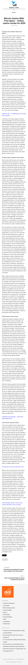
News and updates (7, 610)
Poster (4, 619)
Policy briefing (6, 614)
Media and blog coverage (9, 607)
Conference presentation (9, 603)
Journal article (6, 605)
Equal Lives (14, 7)
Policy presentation (7, 616)
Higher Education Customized (16, 661)
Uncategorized (6, 621)
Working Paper (6, 623)
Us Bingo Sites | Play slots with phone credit (13, 466)
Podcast (5, 612)
